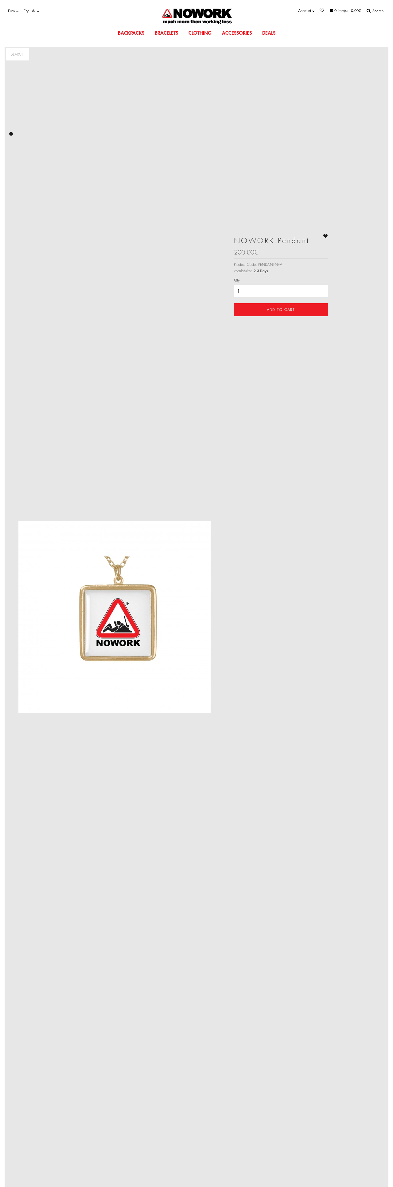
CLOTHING (200, 32)
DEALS (268, 32)
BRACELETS (166, 32)
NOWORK (200, 12)
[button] (11, 134)
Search (18, 54)
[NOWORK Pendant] (115, 617)
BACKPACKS (131, 32)
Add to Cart (281, 309)
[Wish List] (322, 10)
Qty (237, 280)
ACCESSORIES (237, 32)
